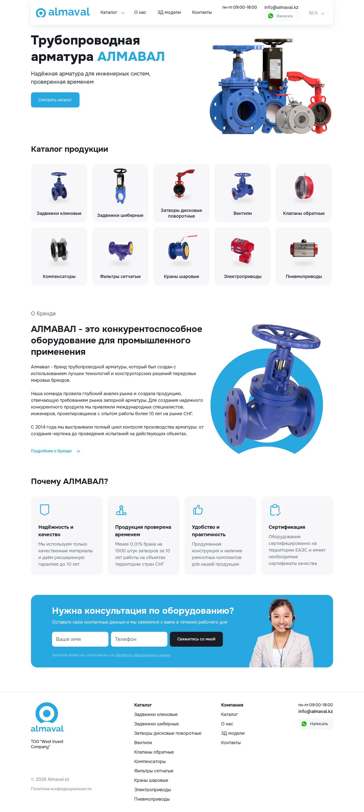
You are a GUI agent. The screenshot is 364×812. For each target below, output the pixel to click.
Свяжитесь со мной (196, 639)
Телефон (125, 639)
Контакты (202, 12)
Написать (285, 16)
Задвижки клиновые (156, 714)
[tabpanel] (182, 84)
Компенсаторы (150, 761)
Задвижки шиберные (156, 724)
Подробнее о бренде (52, 451)
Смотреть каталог (55, 99)
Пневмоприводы (152, 799)
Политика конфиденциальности (61, 788)
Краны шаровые (151, 780)
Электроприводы (152, 789)
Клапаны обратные (154, 752)
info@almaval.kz (281, 7)
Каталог (109, 12)
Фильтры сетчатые (153, 771)
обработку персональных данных (143, 655)
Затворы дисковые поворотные (167, 733)
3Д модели (169, 12)
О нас (140, 12)
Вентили (143, 742)
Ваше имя (68, 639)
